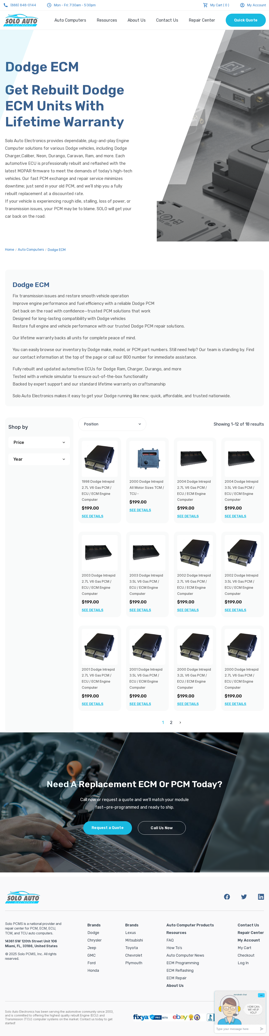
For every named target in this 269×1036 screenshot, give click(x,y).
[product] (100, 459)
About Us (137, 20)
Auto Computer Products (190, 925)
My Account (256, 5)
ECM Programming (182, 963)
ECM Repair (176, 978)
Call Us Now (162, 828)
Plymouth (133, 963)
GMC (91, 955)
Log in (243, 963)
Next (179, 722)
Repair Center (202, 20)
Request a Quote (108, 827)
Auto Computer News (185, 955)
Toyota (131, 948)
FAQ (170, 940)
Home (9, 250)
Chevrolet (133, 955)
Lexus (130, 932)
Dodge (93, 932)
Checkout (246, 955)
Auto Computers (70, 20)
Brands (94, 925)
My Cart (244, 948)
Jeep (91, 948)
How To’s (174, 948)
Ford (91, 963)
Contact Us (167, 20)
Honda (93, 970)
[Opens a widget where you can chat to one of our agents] (240, 1012)
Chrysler (94, 940)
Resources (107, 20)
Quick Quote (245, 20)
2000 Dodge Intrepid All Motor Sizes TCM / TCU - (146, 487)
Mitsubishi (134, 940)
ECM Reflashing (180, 970)
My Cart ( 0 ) (219, 5)
